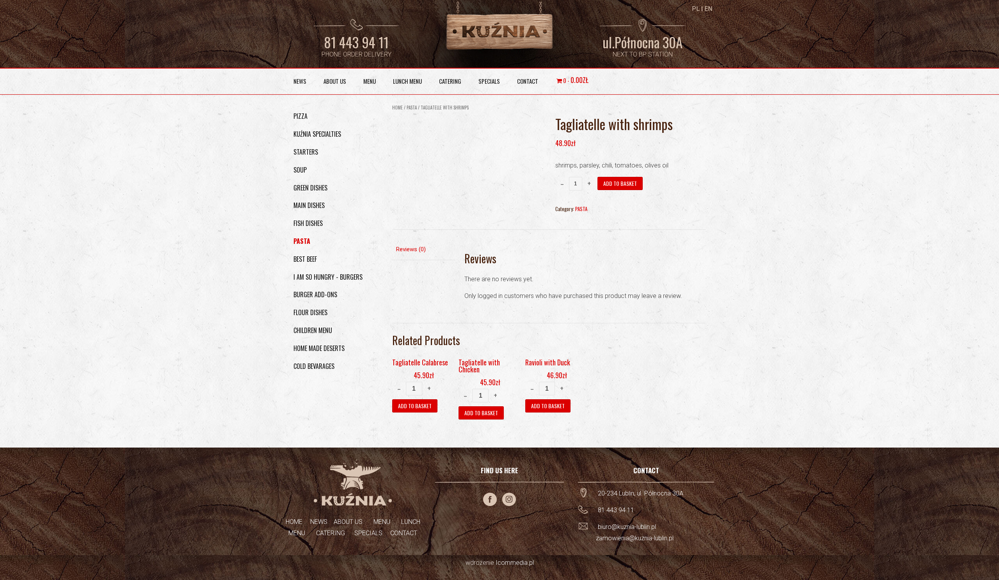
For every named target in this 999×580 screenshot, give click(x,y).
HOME (294, 521)
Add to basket (620, 183)
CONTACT (403, 533)
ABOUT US (348, 521)
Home (397, 107)
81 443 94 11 (356, 42)
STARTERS (305, 152)
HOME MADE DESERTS (319, 348)
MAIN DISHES (309, 205)
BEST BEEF (305, 259)
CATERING (330, 533)
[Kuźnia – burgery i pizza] (499, 26)
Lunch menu (407, 81)
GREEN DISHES (310, 187)
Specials (489, 81)
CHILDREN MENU (312, 330)
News (299, 81)
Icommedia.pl (515, 562)
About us (335, 81)
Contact (527, 81)
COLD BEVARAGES (313, 366)
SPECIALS (368, 533)
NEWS (319, 521)
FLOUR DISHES (310, 312)
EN (708, 8)
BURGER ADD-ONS (315, 294)
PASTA (412, 107)
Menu (369, 81)
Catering (450, 81)
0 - (575, 80)
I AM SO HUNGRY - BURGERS (328, 277)
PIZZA (300, 116)
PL (696, 8)
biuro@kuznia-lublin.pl (627, 527)
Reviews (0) (411, 249)
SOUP (300, 170)
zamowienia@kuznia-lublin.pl (635, 538)
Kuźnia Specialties (317, 134)
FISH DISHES (308, 223)
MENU (381, 521)
